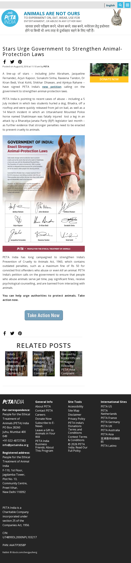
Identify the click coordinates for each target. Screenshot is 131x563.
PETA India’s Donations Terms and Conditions (76, 428)
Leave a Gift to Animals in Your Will (45, 433)
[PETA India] (9, 2)
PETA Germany (110, 422)
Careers (40, 414)
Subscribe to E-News (45, 424)
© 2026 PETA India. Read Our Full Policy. (78, 447)
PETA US (106, 406)
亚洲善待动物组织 (110, 439)
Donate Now (43, 419)
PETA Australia (110, 430)
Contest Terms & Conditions (77, 438)
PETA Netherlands (109, 412)
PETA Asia (107, 434)
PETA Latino (109, 446)
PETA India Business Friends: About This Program (44, 446)
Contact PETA (44, 410)
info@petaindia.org (15, 445)
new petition (51, 87)
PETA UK (106, 426)
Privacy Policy (76, 419)
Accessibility (75, 406)
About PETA (43, 406)
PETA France (109, 418)
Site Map (73, 410)
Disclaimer (74, 414)
